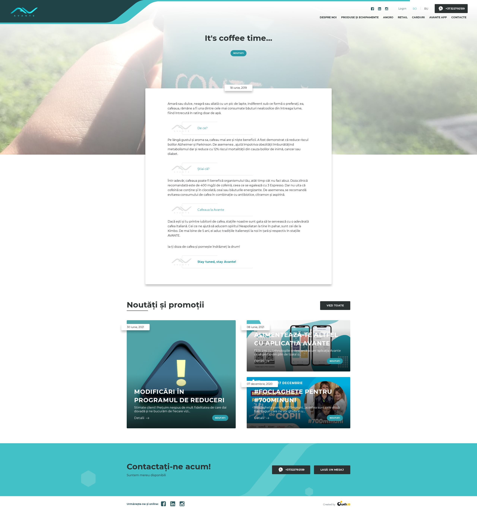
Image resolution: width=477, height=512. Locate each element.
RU (426, 8)
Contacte (458, 17)
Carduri (418, 17)
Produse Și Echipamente (360, 17)
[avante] (24, 12)
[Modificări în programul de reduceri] (181, 374)
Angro (388, 17)
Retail (402, 17)
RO (415, 8)
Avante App (438, 17)
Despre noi (328, 17)
